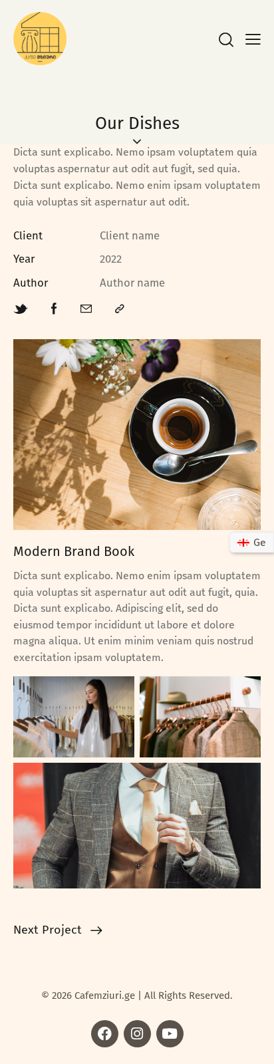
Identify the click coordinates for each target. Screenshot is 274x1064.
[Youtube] (170, 1033)
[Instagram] (137, 1033)
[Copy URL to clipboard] (119, 309)
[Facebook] (104, 1033)
